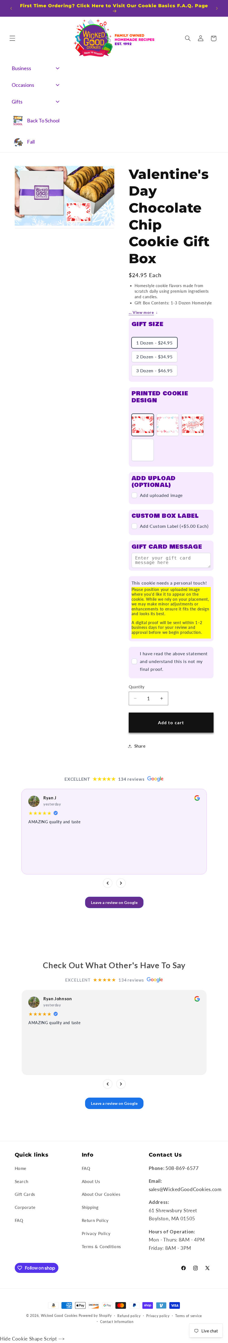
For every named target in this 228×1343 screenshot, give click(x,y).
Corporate (25, 1207)
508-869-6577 (182, 1168)
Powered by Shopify (95, 1315)
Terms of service (188, 1316)
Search (21, 1181)
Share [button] (140, 745)
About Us (91, 1181)
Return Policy (95, 1220)
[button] (12, 38)
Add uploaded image (161, 495)
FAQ (19, 1220)
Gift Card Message (167, 546)
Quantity (137, 687)
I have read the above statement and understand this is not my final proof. (174, 661)
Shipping (90, 1207)
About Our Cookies (101, 1194)
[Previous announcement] (11, 8)
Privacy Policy (96, 1233)
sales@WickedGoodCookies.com (185, 1189)
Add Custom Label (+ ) (174, 526)
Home (21, 1168)
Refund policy (129, 1316)
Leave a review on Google (114, 902)
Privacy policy (157, 1316)
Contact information (117, 1322)
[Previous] (107, 883)
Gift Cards (25, 1194)
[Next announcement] (217, 8)
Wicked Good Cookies (59, 1315)
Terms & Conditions (101, 1246)
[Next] (120, 883)
